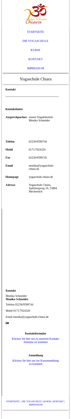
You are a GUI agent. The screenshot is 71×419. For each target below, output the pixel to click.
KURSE (47, 401)
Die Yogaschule (35, 40)
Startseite (35, 31)
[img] (35, 13)
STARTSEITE (13, 401)
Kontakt (35, 59)
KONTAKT (58, 401)
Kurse (35, 50)
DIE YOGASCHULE (32, 401)
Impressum (35, 68)
